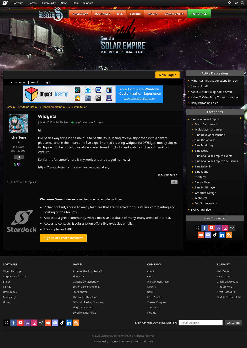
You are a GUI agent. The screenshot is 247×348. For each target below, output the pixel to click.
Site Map (148, 341)
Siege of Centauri (82, 307)
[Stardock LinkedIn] (221, 234)
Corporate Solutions (14, 276)
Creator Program (157, 302)
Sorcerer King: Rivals (84, 312)
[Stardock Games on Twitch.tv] (218, 227)
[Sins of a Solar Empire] (123, 39)
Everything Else (25, 107)
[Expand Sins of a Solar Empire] (188, 119)
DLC (120, 14)
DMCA (136, 341)
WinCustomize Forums (89, 122)
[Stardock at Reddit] (201, 234)
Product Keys (224, 286)
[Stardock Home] (5, 3)
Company (154, 264)
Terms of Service (121, 341)
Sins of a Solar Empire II (86, 286)
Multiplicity (9, 297)
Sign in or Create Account (63, 238)
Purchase (199, 14)
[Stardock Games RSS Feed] (228, 234)
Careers (151, 286)
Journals (102, 14)
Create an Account (227, 281)
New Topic (167, 75)
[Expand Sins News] (193, 151)
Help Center (223, 271)
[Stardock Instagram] (225, 227)
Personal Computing (50, 107)
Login (46, 82)
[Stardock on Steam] (232, 227)
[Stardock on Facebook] (204, 227)
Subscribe (233, 323)
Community (49, 3)
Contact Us (153, 307)
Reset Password (226, 292)
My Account (224, 276)
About (150, 271)
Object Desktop (12, 271)
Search (35, 82)
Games (32, 3)
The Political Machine (85, 297)
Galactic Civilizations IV (86, 281)
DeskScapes (10, 292)
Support (88, 3)
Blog (75, 3)
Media (153, 14)
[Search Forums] (242, 3)
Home (9, 107)
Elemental (78, 276)
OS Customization (77, 107)
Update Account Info (229, 297)
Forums (151, 312)
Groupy (7, 302)
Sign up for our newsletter (155, 322)
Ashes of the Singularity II (87, 271)
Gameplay (80, 14)
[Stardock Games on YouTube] (211, 227)
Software (18, 3)
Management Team (158, 281)
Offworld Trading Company (88, 302)
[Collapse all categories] (240, 118)
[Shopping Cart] (236, 3)
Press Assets (154, 297)
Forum (135, 14)
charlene (18, 137)
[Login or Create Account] (229, 3)
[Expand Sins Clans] (193, 172)
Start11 (7, 281)
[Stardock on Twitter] (197, 227)
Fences (7, 286)
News (64, 3)
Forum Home (18, 82)
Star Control (80, 292)
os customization (167, 175)
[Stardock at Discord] (208, 234)
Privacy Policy (101, 341)
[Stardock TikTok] (214, 234)
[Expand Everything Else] (188, 210)
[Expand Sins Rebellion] (193, 167)
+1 (18, 157)
